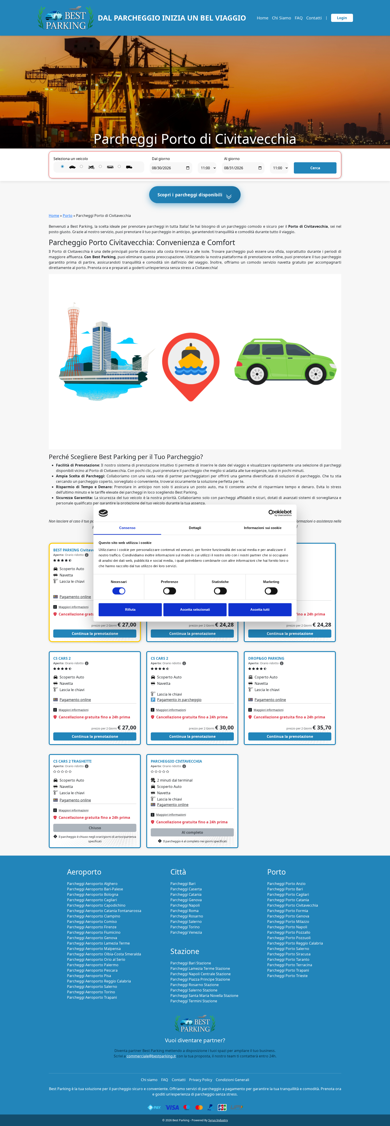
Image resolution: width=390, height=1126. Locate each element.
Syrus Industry (218, 1120)
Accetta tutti (259, 610)
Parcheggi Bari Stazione (190, 963)
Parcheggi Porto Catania (288, 899)
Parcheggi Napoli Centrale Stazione (200, 973)
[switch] (169, 590)
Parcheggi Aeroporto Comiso (92, 921)
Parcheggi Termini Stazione (193, 1000)
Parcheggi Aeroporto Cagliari (92, 899)
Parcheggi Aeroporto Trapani (92, 997)
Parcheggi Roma (184, 910)
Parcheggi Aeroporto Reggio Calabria (99, 981)
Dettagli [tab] (195, 528)
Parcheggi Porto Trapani (288, 970)
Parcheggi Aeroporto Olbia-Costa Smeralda (104, 954)
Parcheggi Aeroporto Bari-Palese (95, 889)
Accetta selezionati (195, 610)
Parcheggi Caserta (186, 889)
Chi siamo (149, 1079)
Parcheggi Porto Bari (285, 889)
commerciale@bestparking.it (151, 1056)
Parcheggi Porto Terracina (289, 964)
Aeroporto (84, 872)
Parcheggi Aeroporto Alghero (92, 883)
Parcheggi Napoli (185, 905)
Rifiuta (130, 610)
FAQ (299, 18)
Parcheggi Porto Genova (288, 916)
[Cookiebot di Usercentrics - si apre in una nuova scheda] (272, 513)
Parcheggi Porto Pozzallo (288, 932)
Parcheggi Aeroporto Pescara (92, 970)
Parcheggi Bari (182, 883)
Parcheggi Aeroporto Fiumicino (94, 932)
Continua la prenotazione (95, 633)
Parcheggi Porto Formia (287, 910)
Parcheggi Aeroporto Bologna (92, 894)
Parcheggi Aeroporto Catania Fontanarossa (104, 910)
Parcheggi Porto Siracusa (289, 954)
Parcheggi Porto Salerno (288, 948)
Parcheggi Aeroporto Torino (91, 991)
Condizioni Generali (232, 1079)
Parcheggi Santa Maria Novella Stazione (204, 995)
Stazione (184, 951)
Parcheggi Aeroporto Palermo (92, 964)
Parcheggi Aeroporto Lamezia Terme (98, 943)
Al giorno (232, 158)
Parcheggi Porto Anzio (286, 883)
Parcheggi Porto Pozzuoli (289, 937)
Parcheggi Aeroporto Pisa (89, 975)
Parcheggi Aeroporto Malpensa (94, 948)
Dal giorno (161, 158)
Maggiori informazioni (73, 607)
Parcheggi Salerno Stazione (193, 990)
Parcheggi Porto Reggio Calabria (295, 943)
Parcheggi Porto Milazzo (288, 921)
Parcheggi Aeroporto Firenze (91, 926)
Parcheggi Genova (186, 899)
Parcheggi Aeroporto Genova (92, 937)
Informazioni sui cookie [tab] (262, 528)
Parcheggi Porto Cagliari (288, 894)
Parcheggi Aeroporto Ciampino (93, 916)
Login (342, 17)
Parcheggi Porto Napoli (287, 926)
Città (178, 872)
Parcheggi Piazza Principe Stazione (200, 979)
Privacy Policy (200, 1079)
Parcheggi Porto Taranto (288, 959)
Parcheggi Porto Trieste (287, 975)
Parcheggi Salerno (186, 921)
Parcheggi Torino (185, 926)
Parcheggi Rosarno (186, 916)
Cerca (315, 167)
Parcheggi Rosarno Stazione (194, 984)
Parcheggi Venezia (186, 932)
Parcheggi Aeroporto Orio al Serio (96, 959)
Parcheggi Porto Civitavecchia (292, 905)
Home (262, 18)
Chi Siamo (281, 18)
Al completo (192, 832)
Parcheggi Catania (186, 894)
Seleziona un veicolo (70, 158)
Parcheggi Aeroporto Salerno (92, 986)
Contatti (314, 18)
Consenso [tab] (127, 528)
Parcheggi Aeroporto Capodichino (96, 905)
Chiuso (95, 827)
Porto (67, 215)
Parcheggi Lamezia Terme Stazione (200, 968)
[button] (86, 555)
